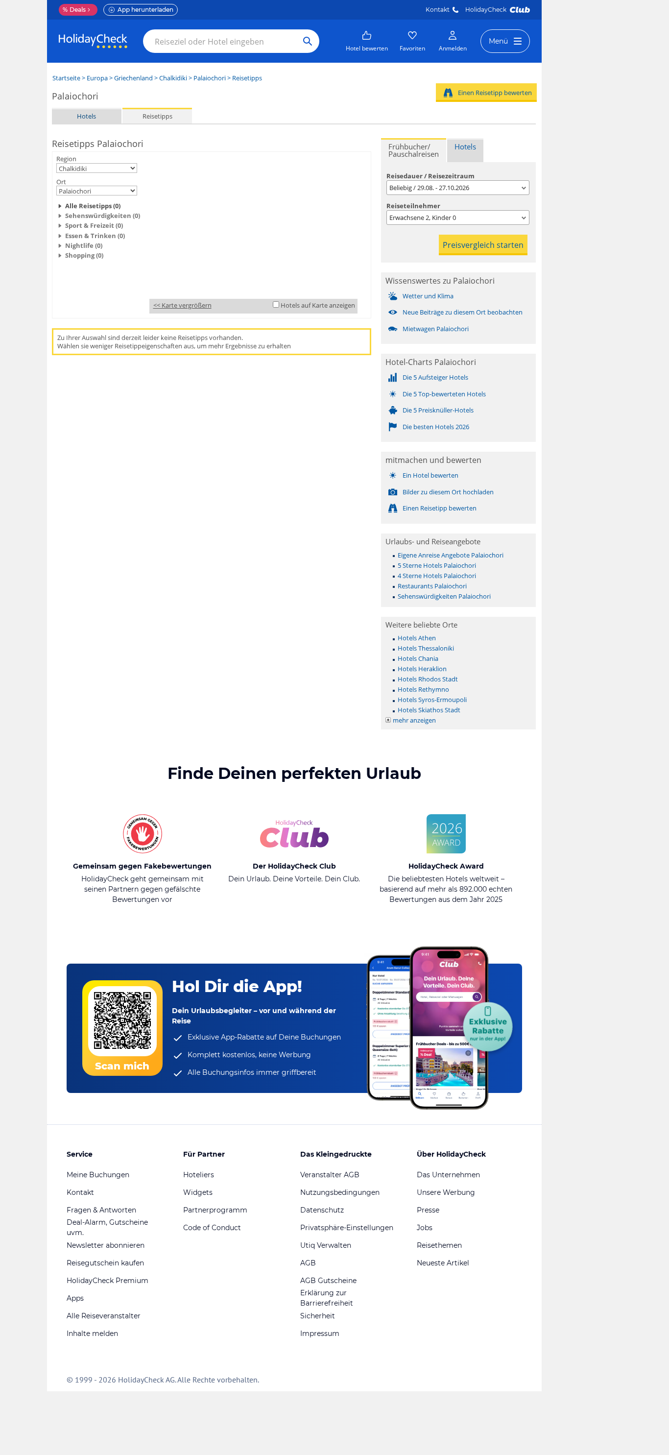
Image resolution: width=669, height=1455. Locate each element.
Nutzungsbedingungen (340, 1192)
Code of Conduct (212, 1227)
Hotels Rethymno (423, 689)
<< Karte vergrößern (182, 305)
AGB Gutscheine (328, 1280)
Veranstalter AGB (329, 1174)
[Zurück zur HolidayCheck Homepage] (93, 41)
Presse (428, 1210)
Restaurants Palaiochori (432, 586)
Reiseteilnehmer (413, 206)
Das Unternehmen (448, 1174)
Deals (74, 9)
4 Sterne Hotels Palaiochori (437, 575)
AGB (308, 1263)
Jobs (424, 1227)
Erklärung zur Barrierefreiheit (326, 1298)
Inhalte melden (92, 1333)
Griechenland (133, 77)
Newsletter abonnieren (105, 1245)
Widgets (198, 1192)
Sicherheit (317, 1315)
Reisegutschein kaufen (105, 1263)
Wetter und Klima (428, 295)
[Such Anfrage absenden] (307, 41)
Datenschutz (322, 1210)
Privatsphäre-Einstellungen (346, 1227)
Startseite (66, 77)
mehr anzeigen (414, 720)
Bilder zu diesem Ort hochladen (448, 491)
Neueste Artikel (443, 1263)
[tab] (413, 150)
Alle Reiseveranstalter (104, 1315)
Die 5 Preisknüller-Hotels (438, 410)
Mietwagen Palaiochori (436, 328)
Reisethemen (439, 1245)
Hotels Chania (418, 658)
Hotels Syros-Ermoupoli (432, 699)
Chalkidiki (173, 77)
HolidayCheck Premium (107, 1280)
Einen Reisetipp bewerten (495, 92)
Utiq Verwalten (325, 1245)
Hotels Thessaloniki (426, 648)
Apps (75, 1298)
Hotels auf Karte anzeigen (318, 305)
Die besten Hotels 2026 (436, 426)
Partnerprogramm (215, 1210)
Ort (61, 181)
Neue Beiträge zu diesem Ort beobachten (463, 312)
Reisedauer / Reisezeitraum (430, 176)
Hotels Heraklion (422, 668)
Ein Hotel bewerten (430, 475)
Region (66, 158)
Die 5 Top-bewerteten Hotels (444, 393)
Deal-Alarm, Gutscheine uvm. (107, 1227)
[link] (367, 41)
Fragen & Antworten (101, 1210)
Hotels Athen (417, 637)
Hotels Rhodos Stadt (428, 679)
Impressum (319, 1333)
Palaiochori (209, 77)
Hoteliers (198, 1174)
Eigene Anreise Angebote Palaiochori (450, 555)
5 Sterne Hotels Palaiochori (437, 565)
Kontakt (438, 9)
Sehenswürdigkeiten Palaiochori (444, 596)
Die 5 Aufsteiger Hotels (435, 377)
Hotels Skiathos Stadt (429, 709)
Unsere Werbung (446, 1192)
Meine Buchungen (98, 1174)
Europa (97, 77)
